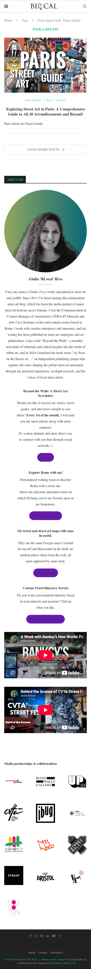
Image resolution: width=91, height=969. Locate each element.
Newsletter (56, 952)
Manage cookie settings (53, 959)
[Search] (85, 6)
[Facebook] (30, 936)
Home (8, 20)
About (31, 952)
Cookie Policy (31, 959)
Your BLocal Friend (45, 515)
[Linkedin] (47, 936)
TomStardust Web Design (63, 963)
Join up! (45, 457)
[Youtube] (53, 936)
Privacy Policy (12, 959)
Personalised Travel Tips (45, 619)
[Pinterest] (41, 936)
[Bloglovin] (60, 936)
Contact (42, 952)
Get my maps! (45, 573)
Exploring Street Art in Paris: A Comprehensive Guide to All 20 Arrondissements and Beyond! (45, 111)
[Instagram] (35, 936)
